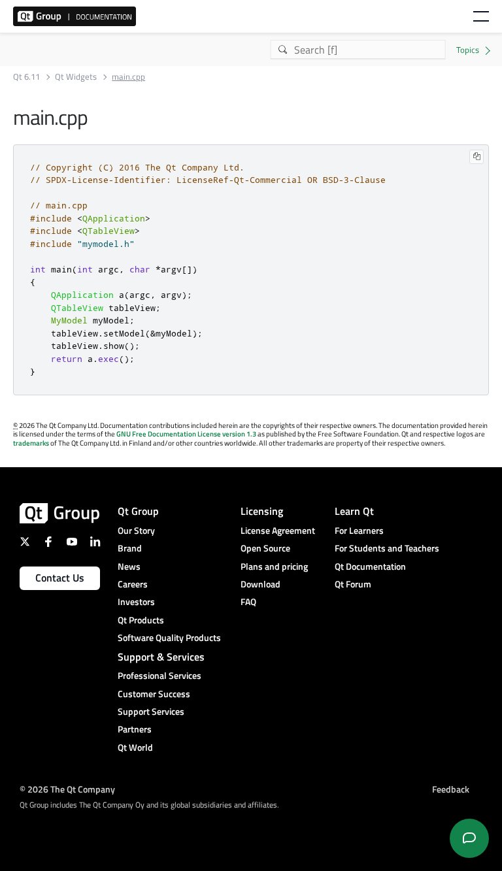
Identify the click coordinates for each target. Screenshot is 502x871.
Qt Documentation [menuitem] (370, 566)
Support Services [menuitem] (151, 711)
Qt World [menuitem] (135, 747)
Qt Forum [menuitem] (353, 584)
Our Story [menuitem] (136, 530)
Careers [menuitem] (133, 584)
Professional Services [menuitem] (159, 675)
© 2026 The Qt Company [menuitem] (67, 788)
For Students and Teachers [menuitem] (387, 548)
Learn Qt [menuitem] (354, 511)
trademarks (31, 443)
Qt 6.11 (26, 77)
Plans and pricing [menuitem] (274, 566)
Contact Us (59, 577)
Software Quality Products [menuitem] (169, 637)
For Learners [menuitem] (359, 530)
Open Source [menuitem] (265, 548)
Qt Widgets (76, 77)
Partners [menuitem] (135, 729)
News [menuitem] (129, 566)
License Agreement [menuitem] (278, 530)
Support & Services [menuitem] (161, 657)
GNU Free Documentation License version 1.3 (186, 434)
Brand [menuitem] (130, 548)
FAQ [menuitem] (248, 601)
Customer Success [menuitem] (154, 693)
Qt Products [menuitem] (141, 620)
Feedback (450, 788)
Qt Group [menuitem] (138, 511)
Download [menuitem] (260, 584)
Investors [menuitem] (136, 601)
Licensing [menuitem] (262, 511)
